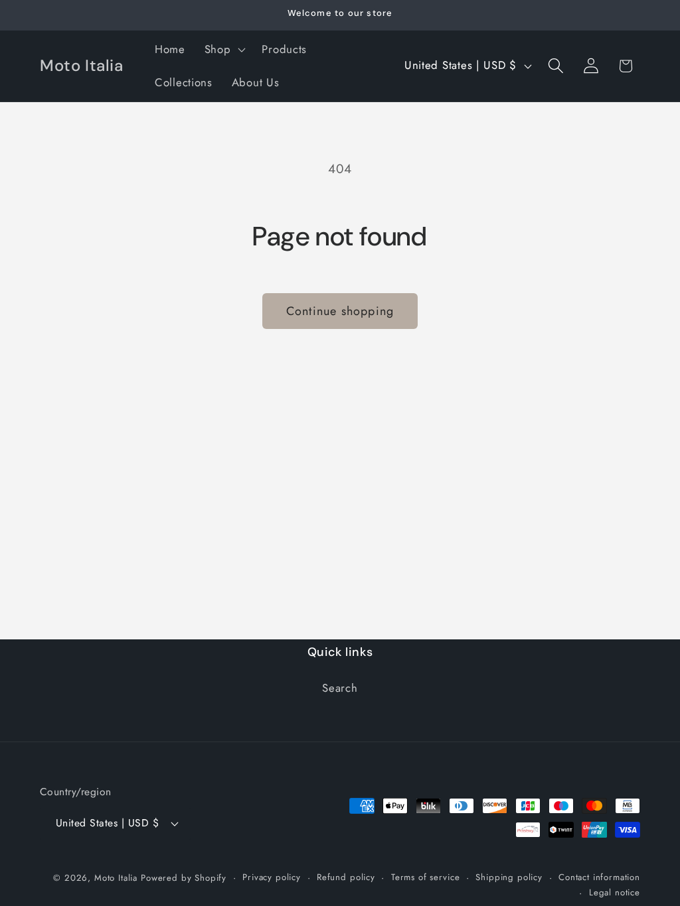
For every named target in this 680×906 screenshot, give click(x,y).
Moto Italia (115, 878)
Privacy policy (271, 877)
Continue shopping (340, 311)
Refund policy (346, 877)
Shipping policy (509, 877)
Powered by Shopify (183, 878)
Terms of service (425, 877)
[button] (223, 49)
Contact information (599, 877)
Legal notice (614, 892)
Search (339, 688)
